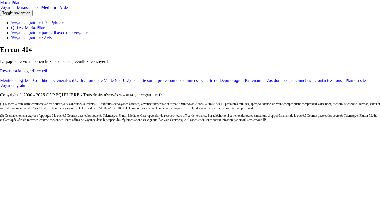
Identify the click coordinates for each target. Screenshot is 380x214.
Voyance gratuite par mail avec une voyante (49, 32)
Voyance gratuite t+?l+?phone (37, 22)
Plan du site (356, 80)
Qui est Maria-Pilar (28, 27)
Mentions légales (14, 80)
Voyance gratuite (14, 85)
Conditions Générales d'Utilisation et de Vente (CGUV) (82, 80)
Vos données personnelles (288, 80)
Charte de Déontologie (221, 80)
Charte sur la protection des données (166, 80)
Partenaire (253, 80)
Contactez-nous (328, 80)
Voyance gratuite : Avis (31, 37)
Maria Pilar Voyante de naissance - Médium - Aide (34, 5)
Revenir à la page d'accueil (23, 71)
